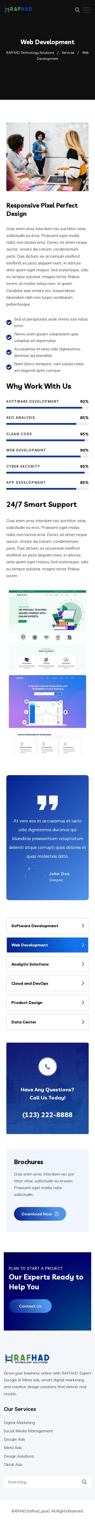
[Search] (84, 1482)
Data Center (23, 1021)
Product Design (27, 1002)
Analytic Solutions (30, 964)
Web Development (29, 944)
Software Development (34, 925)
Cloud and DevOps (29, 983)
